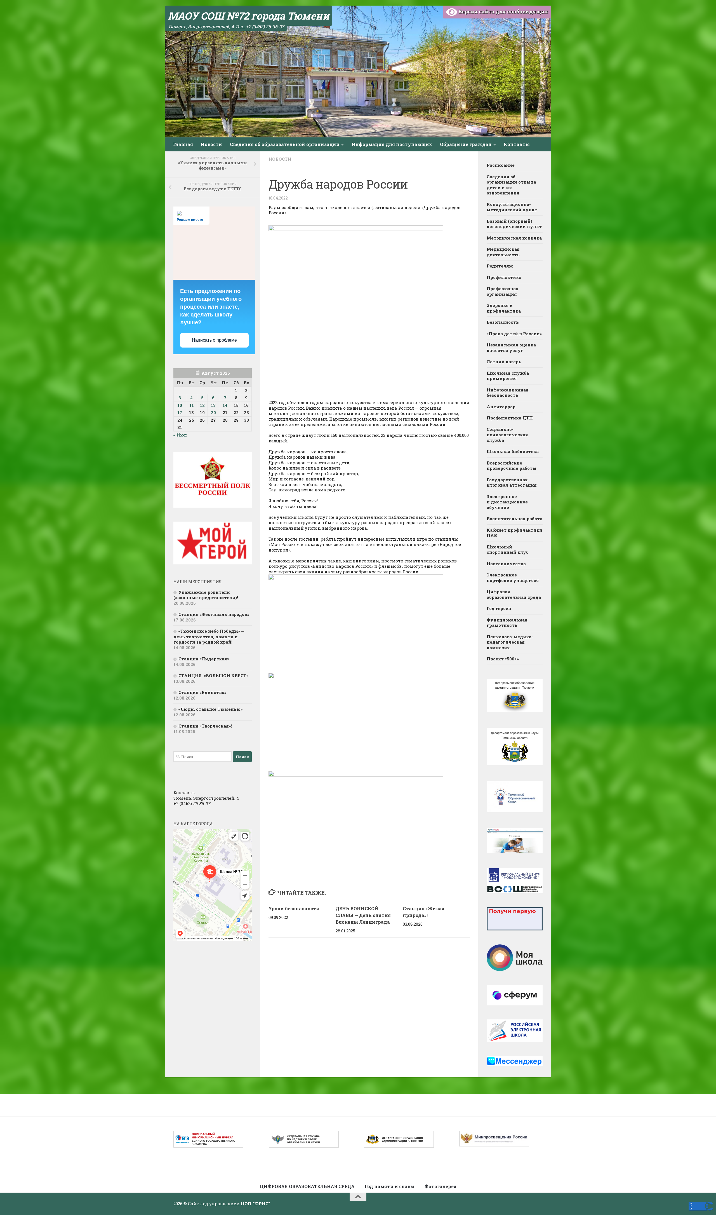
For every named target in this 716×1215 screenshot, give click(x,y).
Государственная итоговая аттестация (512, 482)
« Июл (180, 435)
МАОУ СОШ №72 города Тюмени (248, 15)
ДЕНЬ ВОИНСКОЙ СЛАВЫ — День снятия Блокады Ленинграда (363, 915)
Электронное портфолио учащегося (513, 577)
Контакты (517, 144)
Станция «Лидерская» (204, 659)
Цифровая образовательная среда (514, 594)
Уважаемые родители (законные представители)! (206, 595)
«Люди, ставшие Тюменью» (210, 709)
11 (191, 405)
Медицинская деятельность (503, 251)
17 (179, 412)
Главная (183, 144)
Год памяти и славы (389, 1186)
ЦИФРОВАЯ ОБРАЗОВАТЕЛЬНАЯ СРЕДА (307, 1186)
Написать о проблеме (214, 340)
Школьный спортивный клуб (508, 549)
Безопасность (503, 322)
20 (213, 412)
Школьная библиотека (513, 451)
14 (225, 405)
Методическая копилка (514, 238)
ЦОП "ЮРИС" (255, 1203)
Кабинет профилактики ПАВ (514, 532)
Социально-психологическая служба (507, 434)
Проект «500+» (503, 659)
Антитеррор (501, 406)
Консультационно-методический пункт (512, 207)
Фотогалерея (440, 1186)
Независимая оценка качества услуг (511, 347)
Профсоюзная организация (503, 291)
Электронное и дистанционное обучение (507, 502)
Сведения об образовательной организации (285, 144)
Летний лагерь (504, 361)
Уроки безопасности (293, 908)
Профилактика (504, 277)
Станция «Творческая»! (205, 726)
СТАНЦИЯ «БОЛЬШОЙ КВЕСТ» (213, 675)
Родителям (500, 266)
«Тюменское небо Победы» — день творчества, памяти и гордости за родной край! (208, 636)
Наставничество (506, 563)
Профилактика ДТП (510, 418)
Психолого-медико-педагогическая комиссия (510, 642)
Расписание (501, 165)
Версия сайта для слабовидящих (502, 11)
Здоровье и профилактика (504, 308)
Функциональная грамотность (507, 622)
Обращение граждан (466, 144)
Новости (211, 144)
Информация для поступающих (392, 144)
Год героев (499, 608)
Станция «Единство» (202, 692)
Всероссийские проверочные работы (511, 465)
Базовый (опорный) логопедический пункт (514, 223)
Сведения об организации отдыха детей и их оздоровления (511, 185)
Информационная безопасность (508, 392)
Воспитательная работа (514, 518)
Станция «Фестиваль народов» (213, 614)
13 (213, 405)
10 (179, 405)
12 (202, 405)
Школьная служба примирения (508, 375)
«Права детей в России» (514, 333)
